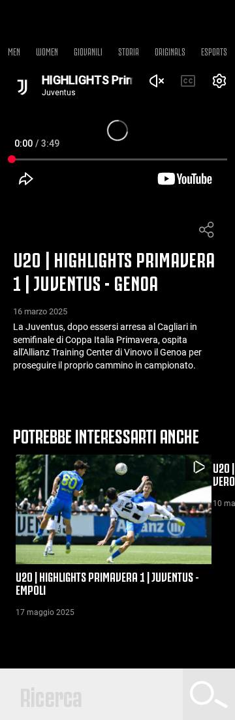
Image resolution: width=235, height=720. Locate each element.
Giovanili (88, 50)
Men (14, 50)
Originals (170, 50)
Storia (128, 50)
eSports (214, 50)
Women (47, 50)
